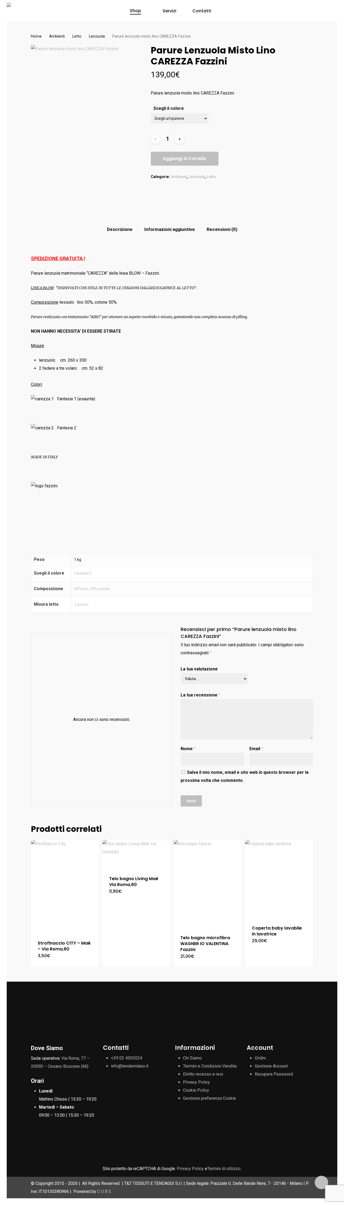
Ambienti (57, 36)
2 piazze (81, 604)
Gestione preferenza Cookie (209, 1098)
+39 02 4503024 (126, 1058)
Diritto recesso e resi (203, 1074)
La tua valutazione (199, 669)
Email (256, 748)
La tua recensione (200, 695)
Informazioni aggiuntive (169, 229)
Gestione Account (271, 1066)
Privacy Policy (196, 1082)
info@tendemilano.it (129, 1066)
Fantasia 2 (83, 573)
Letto (76, 36)
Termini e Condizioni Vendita (209, 1066)
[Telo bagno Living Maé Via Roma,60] (136, 854)
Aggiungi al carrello (184, 158)
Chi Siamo (192, 1058)
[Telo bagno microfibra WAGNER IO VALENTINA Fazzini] (207, 884)
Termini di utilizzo (224, 1168)
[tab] (120, 229)
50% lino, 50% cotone (92, 589)
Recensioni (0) (222, 229)
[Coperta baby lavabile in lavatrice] (279, 879)
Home (36, 36)
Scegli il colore (168, 108)
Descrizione (119, 229)
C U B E (104, 1191)
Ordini (260, 1058)
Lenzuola (97, 36)
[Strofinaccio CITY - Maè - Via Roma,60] (65, 887)
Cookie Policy (196, 1090)
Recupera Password (274, 1074)
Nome (188, 748)
